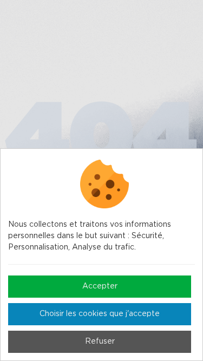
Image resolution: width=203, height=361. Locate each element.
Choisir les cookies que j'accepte (100, 314)
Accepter (99, 286)
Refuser (100, 341)
